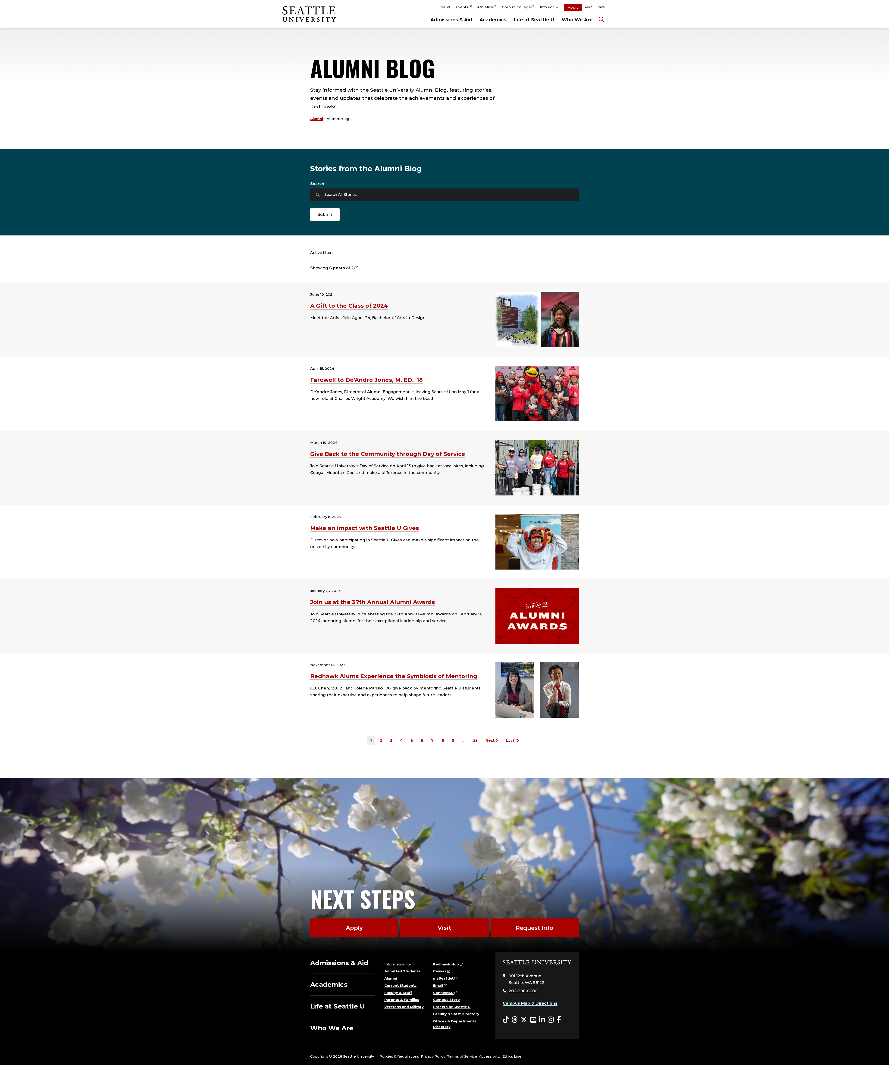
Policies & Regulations (399, 1056)
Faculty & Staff (398, 992)
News (445, 7)
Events (462, 7)
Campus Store (446, 999)
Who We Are (577, 19)
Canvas (440, 971)
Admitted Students (402, 971)
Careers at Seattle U (452, 1007)
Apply (573, 7)
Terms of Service (462, 1056)
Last (510, 740)
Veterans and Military (404, 1007)
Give (601, 7)
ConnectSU (443, 992)
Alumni (316, 118)
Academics (492, 19)
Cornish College (516, 7)
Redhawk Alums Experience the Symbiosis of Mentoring (393, 676)
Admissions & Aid (451, 19)
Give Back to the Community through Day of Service (387, 454)
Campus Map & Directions (530, 1003)
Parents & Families (401, 999)
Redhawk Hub (446, 964)
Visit (588, 7)
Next (490, 740)
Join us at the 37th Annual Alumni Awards (372, 602)
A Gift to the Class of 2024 (349, 305)
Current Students (400, 985)
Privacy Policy (433, 1056)
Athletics (485, 7)
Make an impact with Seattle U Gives (364, 528)
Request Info (534, 927)
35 (475, 740)
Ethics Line (511, 1056)
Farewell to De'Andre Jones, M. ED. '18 (366, 379)
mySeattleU (444, 978)
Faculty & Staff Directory (456, 1014)
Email (438, 985)
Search (317, 184)
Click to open (549, 7)
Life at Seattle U (534, 19)
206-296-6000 (523, 991)
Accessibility (490, 1056)
